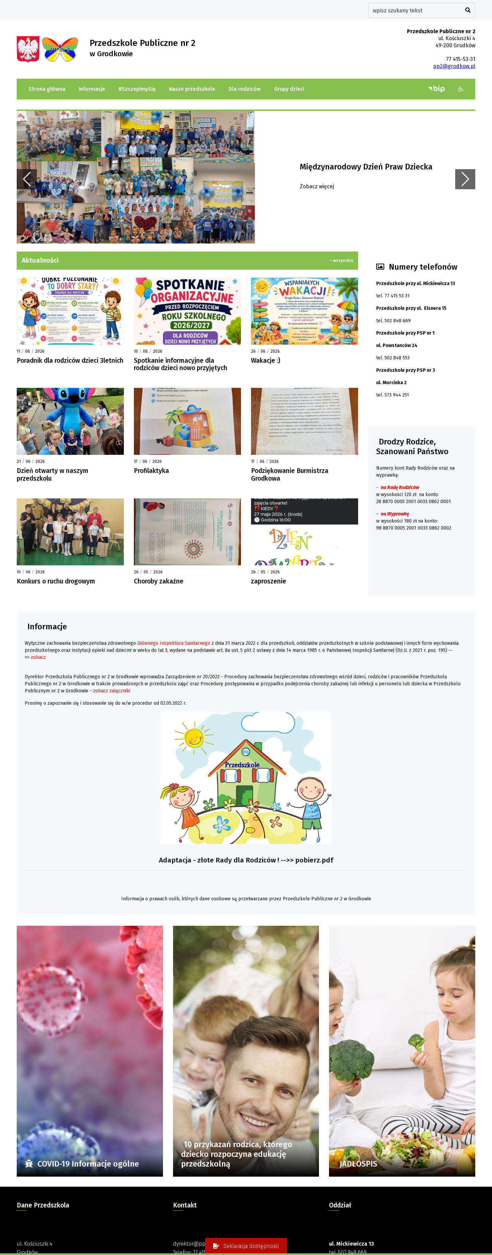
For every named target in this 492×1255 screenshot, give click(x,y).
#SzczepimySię (137, 89)
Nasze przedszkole (192, 89)
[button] (461, 89)
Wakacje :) (265, 360)
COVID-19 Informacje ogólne (87, 1164)
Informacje (92, 89)
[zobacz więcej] (70, 311)
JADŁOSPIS (358, 1164)
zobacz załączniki (111, 691)
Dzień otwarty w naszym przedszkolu (52, 474)
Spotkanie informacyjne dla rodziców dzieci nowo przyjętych (180, 364)
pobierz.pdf (314, 860)
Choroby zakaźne (158, 581)
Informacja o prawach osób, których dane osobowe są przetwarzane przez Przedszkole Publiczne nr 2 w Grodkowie (246, 899)
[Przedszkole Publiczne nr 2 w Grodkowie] (29, 49)
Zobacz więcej (317, 186)
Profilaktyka (151, 471)
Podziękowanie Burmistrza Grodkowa (289, 474)
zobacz (38, 657)
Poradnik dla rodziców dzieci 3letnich (70, 360)
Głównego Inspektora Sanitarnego (173, 643)
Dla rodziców (245, 89)
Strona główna (46, 89)
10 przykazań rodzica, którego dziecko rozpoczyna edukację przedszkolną (236, 1154)
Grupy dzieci (289, 89)
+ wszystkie (341, 260)
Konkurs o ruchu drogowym (56, 581)
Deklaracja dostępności (250, 1246)
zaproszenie (268, 581)
